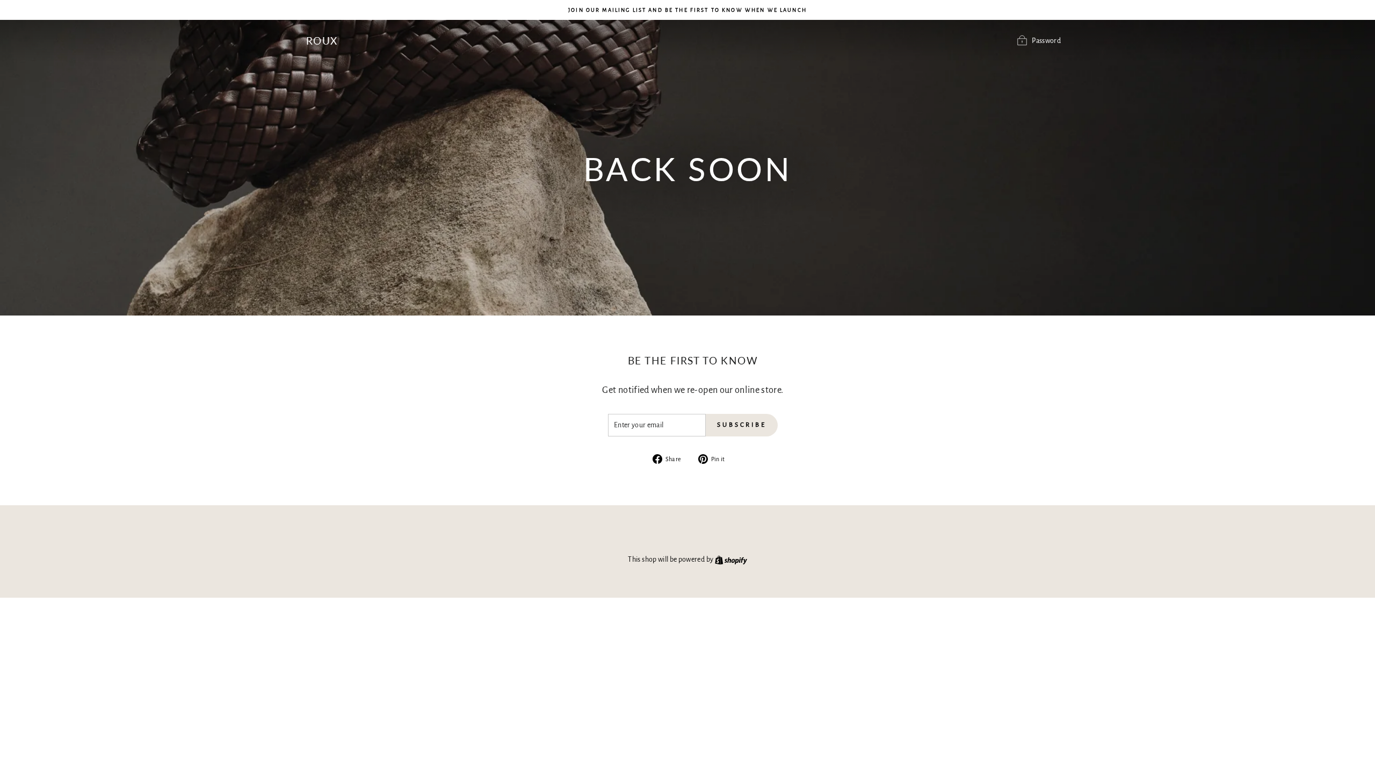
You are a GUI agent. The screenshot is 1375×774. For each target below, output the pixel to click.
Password (1046, 41)
